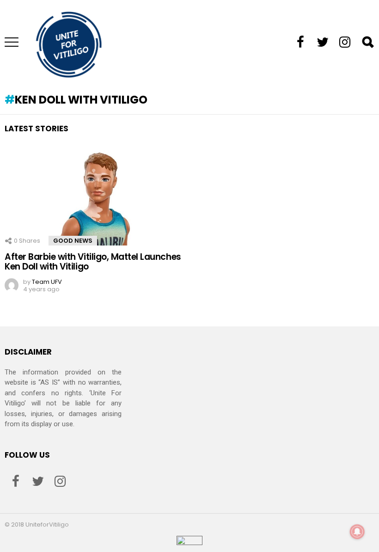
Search (367, 42)
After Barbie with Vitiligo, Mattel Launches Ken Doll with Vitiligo (93, 262)
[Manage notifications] (357, 531)
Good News (72, 240)
